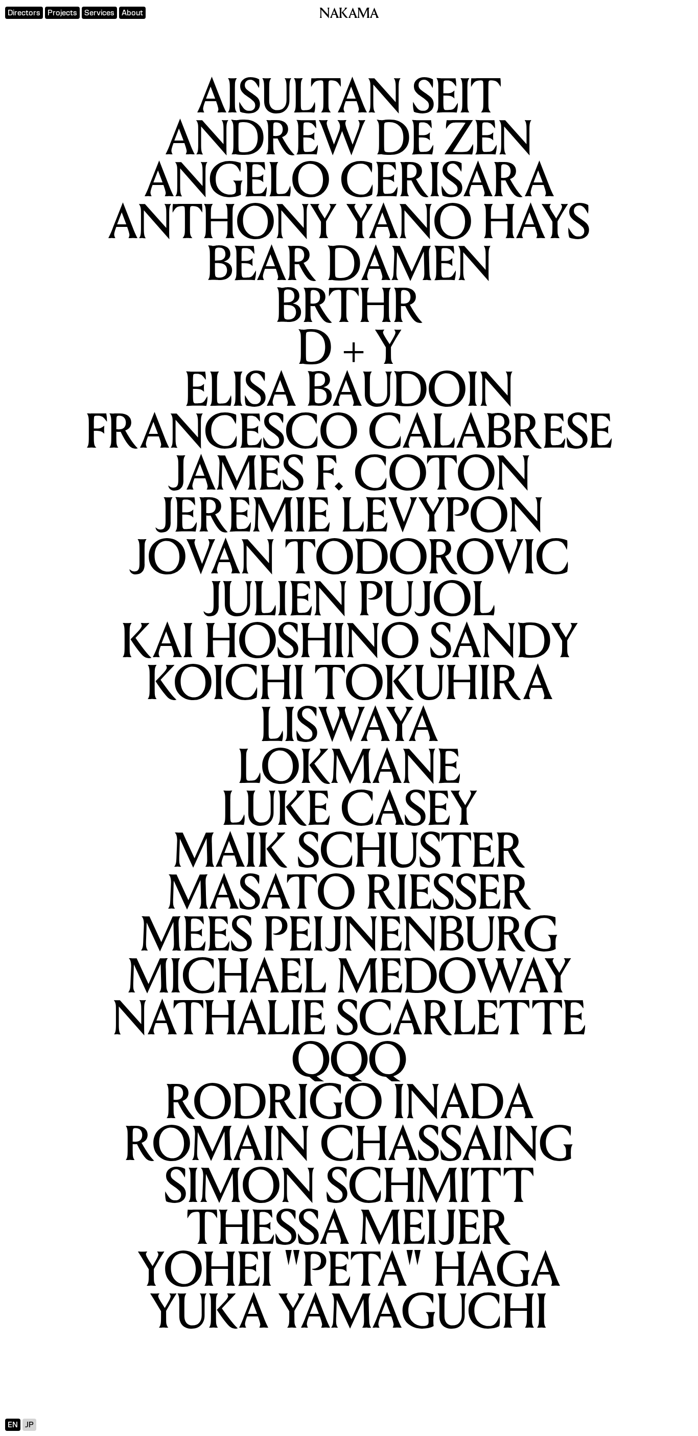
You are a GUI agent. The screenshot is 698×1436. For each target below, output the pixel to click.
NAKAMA (349, 14)
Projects (62, 12)
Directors (24, 12)
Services (99, 12)
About (132, 12)
